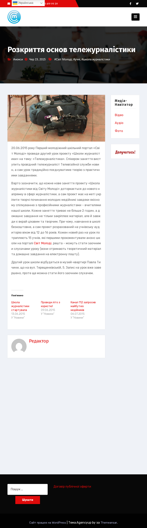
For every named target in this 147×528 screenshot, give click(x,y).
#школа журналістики (96, 59)
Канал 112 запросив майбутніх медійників (83, 306)
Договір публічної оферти (72, 486)
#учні (76, 59)
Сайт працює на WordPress (48, 522)
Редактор (39, 341)
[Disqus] (56, 413)
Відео (119, 115)
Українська (25, 2)
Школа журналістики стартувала (20, 306)
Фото (119, 131)
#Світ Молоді (63, 59)
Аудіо (119, 123)
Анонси (18, 59)
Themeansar (108, 522)
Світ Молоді (42, 243)
